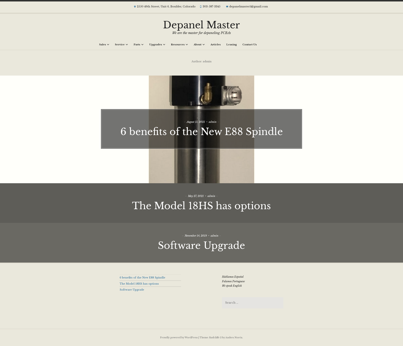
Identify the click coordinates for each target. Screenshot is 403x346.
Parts (137, 44)
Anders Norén (233, 337)
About (198, 44)
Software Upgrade (201, 245)
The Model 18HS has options (201, 206)
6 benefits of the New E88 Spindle (201, 132)
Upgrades (155, 44)
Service (120, 44)
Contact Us (249, 44)
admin (212, 121)
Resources (178, 44)
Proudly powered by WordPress (179, 337)
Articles (215, 44)
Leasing (231, 44)
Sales (102, 44)
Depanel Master (201, 25)
